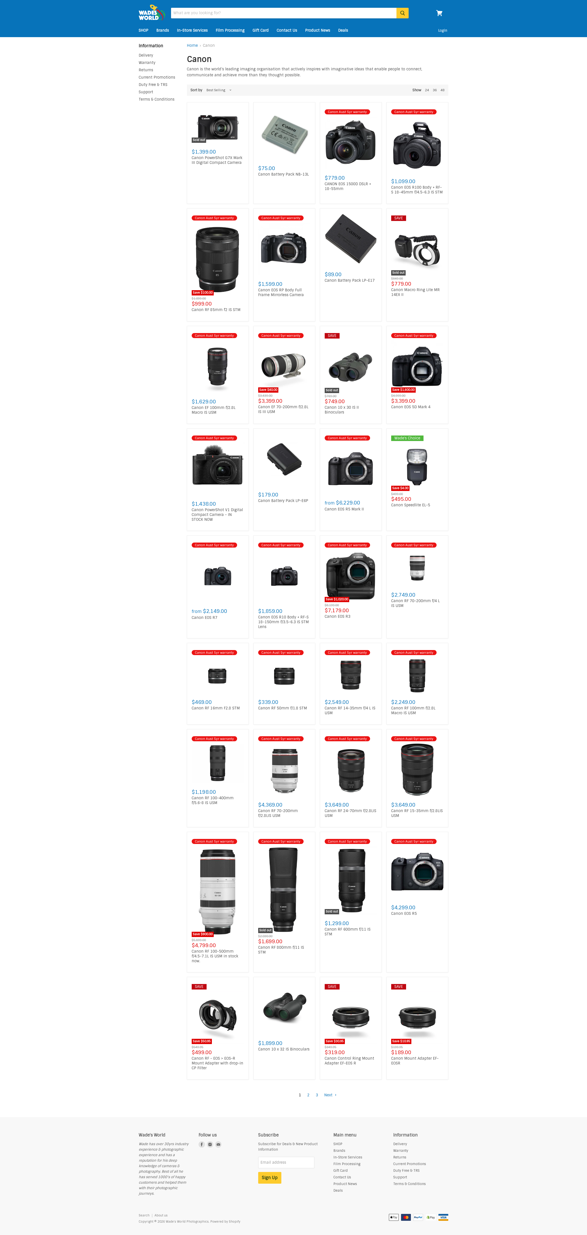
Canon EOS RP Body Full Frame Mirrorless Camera (281, 292)
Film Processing (230, 30)
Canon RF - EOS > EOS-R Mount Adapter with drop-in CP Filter (217, 1063)
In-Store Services (192, 30)
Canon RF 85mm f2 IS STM (216, 309)
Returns (146, 70)
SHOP (143, 30)
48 (442, 90)
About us (161, 1215)
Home (192, 46)
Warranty (147, 62)
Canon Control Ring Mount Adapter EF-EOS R (349, 1061)
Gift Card (261, 30)
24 (427, 90)
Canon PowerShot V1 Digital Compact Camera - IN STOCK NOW (217, 514)
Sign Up (270, 1177)
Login (442, 30)
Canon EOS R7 (204, 617)
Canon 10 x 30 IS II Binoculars (342, 410)
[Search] (402, 13)
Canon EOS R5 (404, 913)
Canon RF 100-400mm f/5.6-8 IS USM (213, 800)
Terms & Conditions (156, 99)
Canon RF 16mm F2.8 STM (216, 708)
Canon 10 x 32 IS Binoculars (284, 1049)
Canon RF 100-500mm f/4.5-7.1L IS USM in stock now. (215, 956)
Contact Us (287, 30)
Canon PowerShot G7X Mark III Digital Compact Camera (217, 160)
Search (144, 1215)
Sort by (196, 90)
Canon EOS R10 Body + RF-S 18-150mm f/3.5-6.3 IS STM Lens (283, 622)
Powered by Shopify (225, 1222)
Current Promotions (157, 77)
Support (146, 92)
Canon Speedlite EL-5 (410, 505)
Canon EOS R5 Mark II (344, 509)
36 (435, 90)
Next (329, 1095)
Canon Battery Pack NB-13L (283, 174)
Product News (317, 30)
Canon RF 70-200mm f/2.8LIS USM (278, 813)
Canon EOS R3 (337, 616)
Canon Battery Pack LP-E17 (350, 280)
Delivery (146, 55)
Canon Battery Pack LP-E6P (283, 500)
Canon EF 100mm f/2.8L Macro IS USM (213, 410)
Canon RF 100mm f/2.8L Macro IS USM (413, 710)
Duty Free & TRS (153, 84)
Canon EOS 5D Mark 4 (410, 407)
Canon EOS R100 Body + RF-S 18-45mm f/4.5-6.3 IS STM (417, 190)
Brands (162, 30)
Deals (343, 30)
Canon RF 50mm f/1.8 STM (282, 708)
